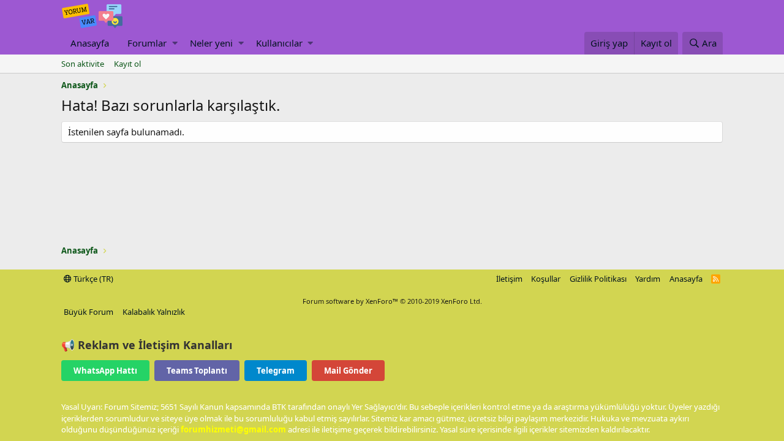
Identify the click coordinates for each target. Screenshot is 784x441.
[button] (175, 43)
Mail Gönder (348, 370)
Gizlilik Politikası (598, 278)
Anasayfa (89, 43)
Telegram (276, 370)
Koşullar (545, 278)
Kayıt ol (127, 63)
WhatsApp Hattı (105, 370)
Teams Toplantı (197, 370)
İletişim (509, 278)
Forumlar (147, 43)
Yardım (647, 278)
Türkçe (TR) (92, 278)
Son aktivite (82, 63)
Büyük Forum (88, 311)
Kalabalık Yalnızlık (154, 311)
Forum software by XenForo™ (392, 301)
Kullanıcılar (279, 43)
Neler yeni (211, 43)
